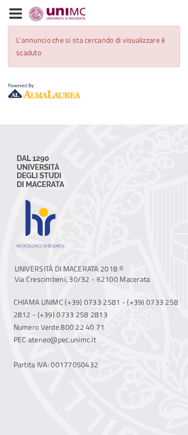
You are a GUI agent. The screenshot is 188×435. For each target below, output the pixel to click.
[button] (15, 14)
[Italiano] (47, 14)
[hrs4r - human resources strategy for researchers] (40, 200)
